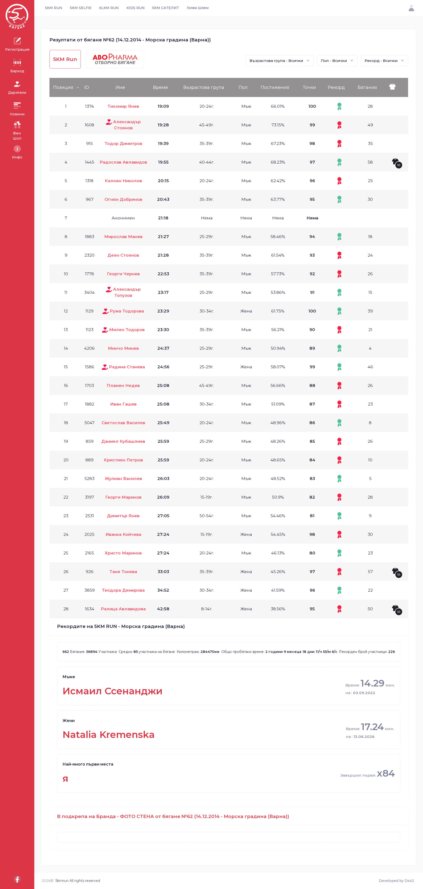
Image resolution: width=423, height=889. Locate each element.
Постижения (275, 87)
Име (120, 87)
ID (86, 87)
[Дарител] (109, 121)
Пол (243, 87)
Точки (309, 87)
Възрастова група (203, 87)
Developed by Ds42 (396, 880)
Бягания (367, 87)
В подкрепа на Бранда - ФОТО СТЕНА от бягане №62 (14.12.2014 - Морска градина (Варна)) (173, 816)
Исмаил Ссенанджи (112, 691)
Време (160, 87)
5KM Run (65, 59)
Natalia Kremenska (108, 734)
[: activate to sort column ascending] (397, 87)
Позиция (63, 87)
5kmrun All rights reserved (78, 880)
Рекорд (336, 87)
